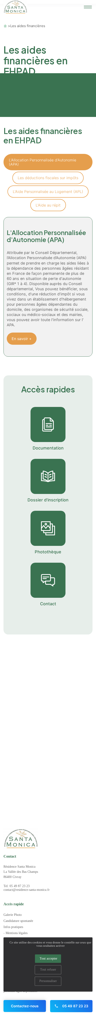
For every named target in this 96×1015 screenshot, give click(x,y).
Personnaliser (48, 981)
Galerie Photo (12, 915)
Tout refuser (48, 969)
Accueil (5, 26)
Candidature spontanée (18, 921)
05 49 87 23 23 (74, 1006)
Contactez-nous (24, 1006)
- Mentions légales (15, 933)
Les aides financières (27, 26)
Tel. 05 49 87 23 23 (16, 886)
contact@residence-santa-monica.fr (26, 890)
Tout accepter (48, 958)
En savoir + (22, 338)
